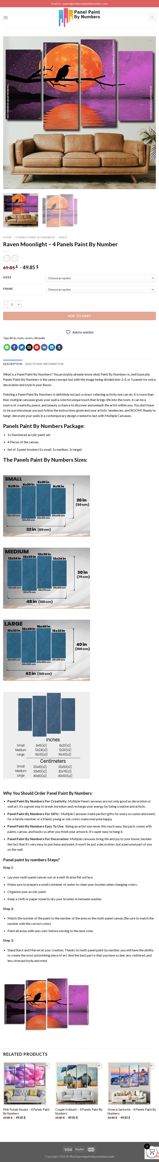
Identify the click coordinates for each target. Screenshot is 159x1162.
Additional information (44, 364)
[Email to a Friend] (29, 347)
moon (20, 338)
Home (7, 237)
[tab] (12, 364)
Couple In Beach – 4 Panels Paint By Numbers (78, 1111)
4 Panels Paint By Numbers (35, 237)
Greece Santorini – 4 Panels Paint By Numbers (132, 1111)
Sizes (7, 277)
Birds (63, 237)
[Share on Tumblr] (59, 347)
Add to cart (79, 316)
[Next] (147, 112)
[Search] (152, 17)
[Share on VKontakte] (44, 347)
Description (12, 364)
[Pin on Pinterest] (36, 347)
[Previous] (11, 112)
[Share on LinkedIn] (51, 347)
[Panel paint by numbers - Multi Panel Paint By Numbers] (79, 17)
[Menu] (5, 17)
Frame (8, 288)
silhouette (39, 338)
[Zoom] (9, 184)
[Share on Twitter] (21, 347)
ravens (29, 338)
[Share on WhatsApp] (7, 347)
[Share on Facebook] (14, 347)
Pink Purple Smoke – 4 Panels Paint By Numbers (26, 1111)
